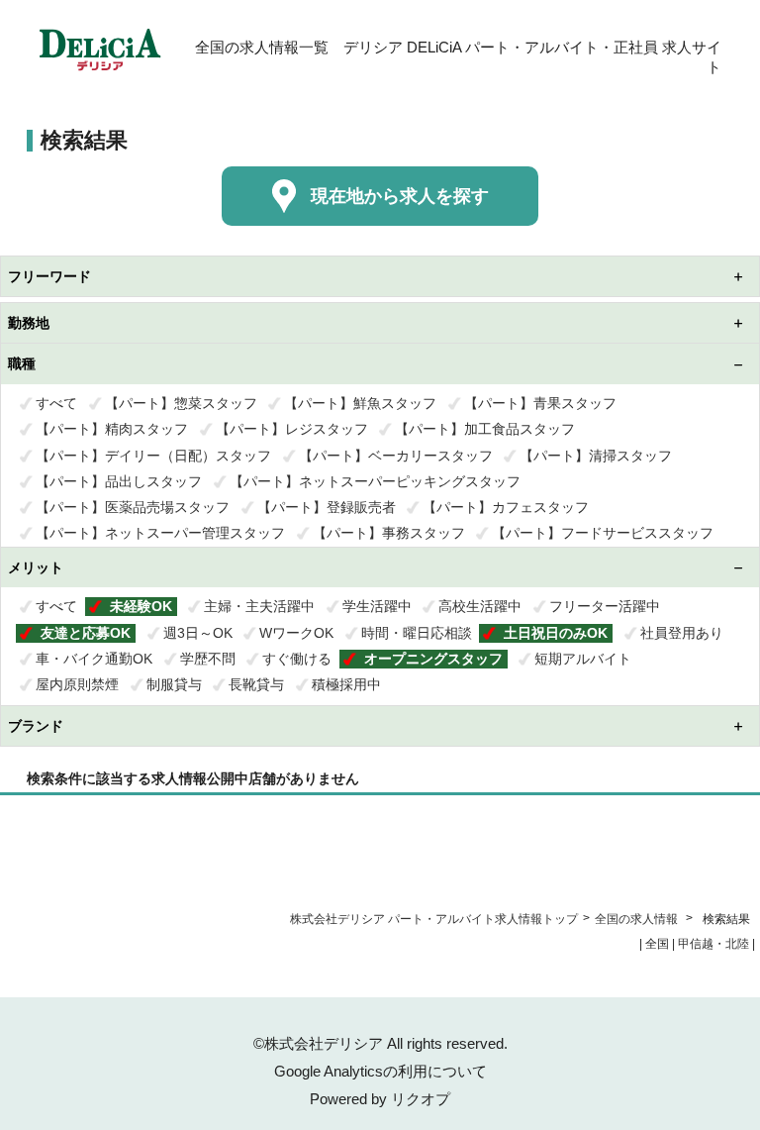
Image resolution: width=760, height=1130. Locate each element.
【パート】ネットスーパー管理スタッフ (160, 533)
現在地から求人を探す (400, 196)
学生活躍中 (377, 606)
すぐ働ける (297, 659)
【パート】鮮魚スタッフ (360, 403)
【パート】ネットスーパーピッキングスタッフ (375, 481)
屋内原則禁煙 (77, 684)
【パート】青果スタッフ (540, 403)
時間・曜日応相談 (416, 633)
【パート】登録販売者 (326, 507)
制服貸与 (174, 684)
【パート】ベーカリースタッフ (396, 455)
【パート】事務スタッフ (389, 533)
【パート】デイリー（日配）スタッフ (153, 455)
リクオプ (420, 1098)
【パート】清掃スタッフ (596, 455)
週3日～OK (198, 633)
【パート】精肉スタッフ (112, 429)
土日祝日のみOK (556, 633)
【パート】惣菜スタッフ (181, 403)
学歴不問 (208, 659)
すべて (56, 403)
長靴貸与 (256, 684)
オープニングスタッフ (433, 659)
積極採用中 (346, 684)
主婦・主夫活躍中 (259, 606)
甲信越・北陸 (713, 944)
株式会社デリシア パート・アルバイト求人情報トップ (434, 919)
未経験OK (141, 606)
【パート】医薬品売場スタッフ (133, 507)
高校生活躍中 (480, 606)
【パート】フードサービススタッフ (602, 533)
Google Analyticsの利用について (380, 1071)
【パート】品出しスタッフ (119, 481)
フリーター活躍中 (604, 606)
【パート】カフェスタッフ (506, 507)
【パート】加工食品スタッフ (485, 429)
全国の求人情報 (638, 919)
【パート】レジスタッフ (292, 429)
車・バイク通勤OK (94, 659)
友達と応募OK (86, 633)
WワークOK (296, 633)
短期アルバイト (582, 659)
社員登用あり (681, 633)
